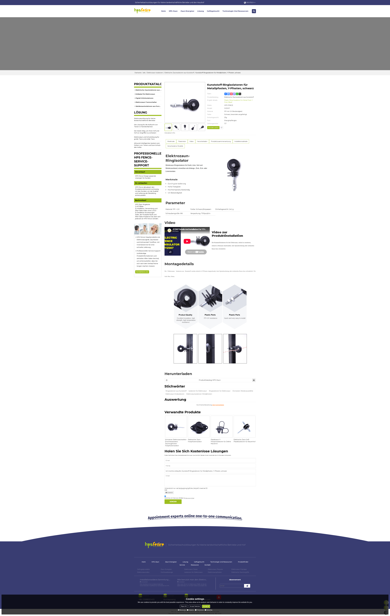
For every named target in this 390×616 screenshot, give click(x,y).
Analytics (191, 610)
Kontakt (207, 565)
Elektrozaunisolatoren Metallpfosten (199, 394)
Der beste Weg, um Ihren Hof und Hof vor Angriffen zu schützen (146, 132)
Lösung (200, 11)
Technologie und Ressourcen (235, 11)
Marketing (209, 610)
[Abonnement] (247, 586)
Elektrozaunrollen (143, 572)
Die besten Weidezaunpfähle (242, 391)
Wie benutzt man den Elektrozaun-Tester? (192, 580)
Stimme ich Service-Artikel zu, (179, 498)
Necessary (183, 610)
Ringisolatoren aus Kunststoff (176, 391)
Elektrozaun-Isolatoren (155, 73)
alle (144, 73)
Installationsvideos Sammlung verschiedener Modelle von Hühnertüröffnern (155, 580)
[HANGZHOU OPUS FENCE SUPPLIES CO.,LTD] (142, 11)
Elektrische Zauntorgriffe (240, 572)
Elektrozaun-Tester (191, 569)
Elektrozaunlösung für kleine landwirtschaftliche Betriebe (144, 119)
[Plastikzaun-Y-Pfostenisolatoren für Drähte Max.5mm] (221, 426)
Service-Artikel (190, 498)
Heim (163, 11)
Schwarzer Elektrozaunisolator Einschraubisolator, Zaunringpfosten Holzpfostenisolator (175, 443)
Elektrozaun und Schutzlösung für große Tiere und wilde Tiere (146, 138)
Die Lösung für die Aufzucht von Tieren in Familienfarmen (146, 126)
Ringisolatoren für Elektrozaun (219, 391)
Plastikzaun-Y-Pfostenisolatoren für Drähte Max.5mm (221, 442)
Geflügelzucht (213, 11)
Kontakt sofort (213, 128)
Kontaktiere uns (142, 272)
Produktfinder (243, 562)
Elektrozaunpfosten (215, 572)
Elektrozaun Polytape (239, 569)
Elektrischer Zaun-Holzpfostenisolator (195, 441)
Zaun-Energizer (187, 11)
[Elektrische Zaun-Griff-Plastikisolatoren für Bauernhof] (244, 426)
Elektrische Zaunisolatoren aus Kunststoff (179, 73)
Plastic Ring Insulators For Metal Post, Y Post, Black (238, 101)
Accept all (206, 606)
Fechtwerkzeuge (167, 572)
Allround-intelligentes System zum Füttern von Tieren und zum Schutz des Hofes (147, 145)
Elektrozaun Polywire (215, 569)
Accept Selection (195, 606)
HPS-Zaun (173, 11)
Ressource (195, 565)
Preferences (200, 610)
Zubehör (170, 492)
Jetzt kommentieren (218, 405)
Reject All (184, 606)
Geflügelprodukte (143, 569)
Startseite (138, 73)
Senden (173, 502)
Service (182, 565)
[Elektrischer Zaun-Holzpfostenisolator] (199, 426)
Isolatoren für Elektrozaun (197, 391)
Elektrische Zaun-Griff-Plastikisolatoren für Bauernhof (244, 441)
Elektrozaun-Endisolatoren (175, 394)
